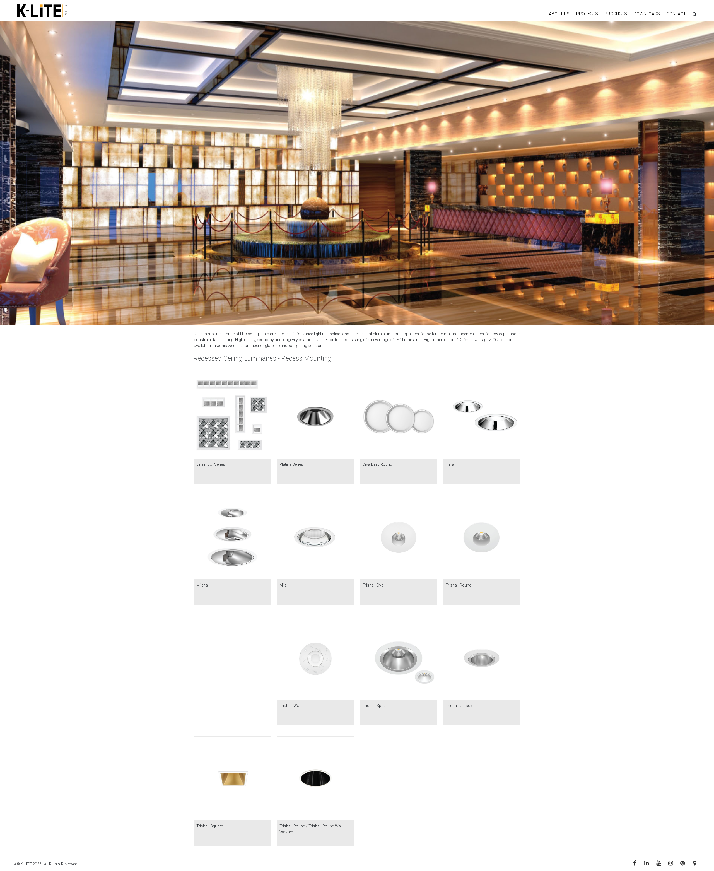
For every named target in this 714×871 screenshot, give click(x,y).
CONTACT (676, 13)
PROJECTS (587, 13)
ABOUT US (559, 13)
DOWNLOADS (647, 13)
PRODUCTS (616, 13)
